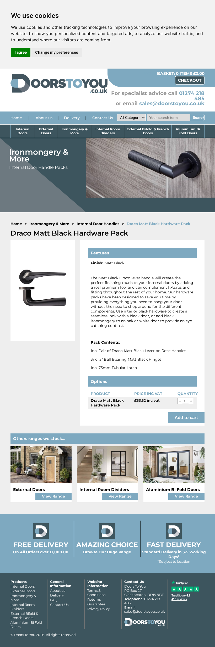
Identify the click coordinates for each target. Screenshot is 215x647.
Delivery (72, 117)
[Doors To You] (59, 92)
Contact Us (102, 117)
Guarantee (96, 604)
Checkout (189, 80)
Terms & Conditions (96, 592)
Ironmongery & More (75, 131)
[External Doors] (41, 464)
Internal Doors (22, 131)
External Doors (46, 131)
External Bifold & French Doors (148, 131)
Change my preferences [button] (56, 52)
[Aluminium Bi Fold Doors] (174, 464)
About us (44, 117)
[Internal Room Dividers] (107, 464)
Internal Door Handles (98, 223)
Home (16, 117)
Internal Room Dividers (107, 131)
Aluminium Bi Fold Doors (188, 131)
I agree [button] (21, 52)
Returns (94, 599)
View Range (53, 496)
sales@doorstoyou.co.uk (172, 103)
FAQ (53, 600)
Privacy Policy (98, 609)
